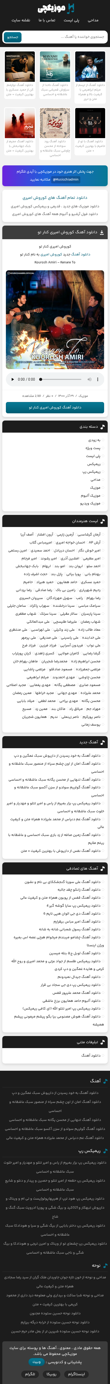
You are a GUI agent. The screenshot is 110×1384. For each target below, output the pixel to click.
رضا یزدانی (24, 590)
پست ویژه (93, 448)
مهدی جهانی (67, 693)
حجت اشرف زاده (35, 574)
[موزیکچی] (55, 9)
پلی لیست (71, 20)
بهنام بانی (93, 574)
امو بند (59, 566)
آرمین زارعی (65, 535)
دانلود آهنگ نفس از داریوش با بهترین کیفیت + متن (61, 851)
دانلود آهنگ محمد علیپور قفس (76, 993)
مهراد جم (93, 709)
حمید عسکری (91, 582)
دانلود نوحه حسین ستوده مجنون (55, 1313)
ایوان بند (76, 566)
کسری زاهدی (44, 653)
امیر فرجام (29, 558)
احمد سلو (93, 566)
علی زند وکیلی (64, 630)
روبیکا (52, 1374)
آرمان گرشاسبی (89, 535)
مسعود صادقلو (60, 669)
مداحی (93, 20)
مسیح (26, 709)
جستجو (12, 37)
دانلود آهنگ (80, 254)
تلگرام (30, 1374)
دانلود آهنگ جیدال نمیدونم (79, 977)
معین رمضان (22, 693)
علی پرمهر (28, 638)
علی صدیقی (48, 638)
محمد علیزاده (91, 693)
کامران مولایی (68, 653)
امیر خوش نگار (89, 550)
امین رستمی (17, 550)
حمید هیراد (44, 582)
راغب (79, 598)
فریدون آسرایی (71, 645)
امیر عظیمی (92, 558)
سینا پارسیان (91, 614)
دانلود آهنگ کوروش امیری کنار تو (67, 232)
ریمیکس (94, 464)
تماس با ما (47, 20)
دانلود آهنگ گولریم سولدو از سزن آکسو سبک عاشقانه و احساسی (55, 1129)
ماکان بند (58, 709)
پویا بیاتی (73, 574)
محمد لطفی (47, 701)
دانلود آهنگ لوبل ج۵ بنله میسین (75, 953)
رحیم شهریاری (90, 590)
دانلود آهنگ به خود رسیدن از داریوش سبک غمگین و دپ (57, 756)
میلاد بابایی (26, 701)
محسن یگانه (91, 701)
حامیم (28, 582)
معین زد (41, 709)
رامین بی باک (65, 590)
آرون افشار (45, 535)
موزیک (95, 488)
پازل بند (57, 574)
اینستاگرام (76, 1374)
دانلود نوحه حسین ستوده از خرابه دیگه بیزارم (55, 1322)
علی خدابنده (91, 638)
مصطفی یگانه (64, 685)
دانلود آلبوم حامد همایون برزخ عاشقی (71, 1001)
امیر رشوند (49, 558)
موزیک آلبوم (91, 496)
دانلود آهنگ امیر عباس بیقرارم (77, 922)
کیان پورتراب (21, 653)
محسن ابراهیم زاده (86, 661)
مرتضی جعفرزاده (88, 669)
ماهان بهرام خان (25, 661)
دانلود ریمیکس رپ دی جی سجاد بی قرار (71, 985)
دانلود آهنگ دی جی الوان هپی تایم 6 (72, 914)
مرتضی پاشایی (35, 669)
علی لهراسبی (40, 630)
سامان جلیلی (16, 606)
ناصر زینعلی (70, 717)
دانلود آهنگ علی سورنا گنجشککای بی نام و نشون (63, 882)
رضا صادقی (43, 590)
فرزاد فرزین (48, 645)
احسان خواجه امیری (70, 543)
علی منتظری (18, 630)
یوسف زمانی (91, 725)
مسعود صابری (90, 685)
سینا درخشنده (64, 606)
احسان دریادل (64, 550)
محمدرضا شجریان (54, 661)
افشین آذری (70, 558)
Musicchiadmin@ (66, 180)
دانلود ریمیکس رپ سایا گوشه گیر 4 (74, 906)
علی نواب (94, 645)
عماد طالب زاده (89, 630)
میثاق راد (76, 709)
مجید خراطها (44, 693)
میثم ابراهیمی (38, 677)
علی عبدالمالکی (38, 622)
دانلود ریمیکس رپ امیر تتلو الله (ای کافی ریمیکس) (62, 1009)
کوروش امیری (51, 254)
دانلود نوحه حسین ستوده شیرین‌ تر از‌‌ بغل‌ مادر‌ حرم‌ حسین (55, 1331)
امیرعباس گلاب (40, 543)
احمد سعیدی (40, 550)
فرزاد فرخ (29, 645)
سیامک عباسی (89, 606)
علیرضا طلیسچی (65, 622)
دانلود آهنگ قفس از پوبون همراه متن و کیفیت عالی (60, 898)
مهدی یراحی (68, 701)
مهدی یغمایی (40, 685)
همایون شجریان (34, 717)
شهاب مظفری (25, 614)
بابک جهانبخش (27, 566)
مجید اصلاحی (16, 685)
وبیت (36, 1362)
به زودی (94, 440)
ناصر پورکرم (92, 717)
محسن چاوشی (90, 677)
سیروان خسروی (31, 598)
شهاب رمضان (91, 622)
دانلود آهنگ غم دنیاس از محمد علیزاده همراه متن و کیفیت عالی (55, 1138)
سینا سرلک (48, 614)
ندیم (54, 717)
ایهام (46, 566)
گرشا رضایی (92, 653)
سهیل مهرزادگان (59, 598)
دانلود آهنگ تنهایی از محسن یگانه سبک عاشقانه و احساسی (54, 780)
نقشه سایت (21, 20)
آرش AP (95, 543)
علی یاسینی (70, 638)
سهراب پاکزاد (39, 606)
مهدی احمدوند (63, 677)
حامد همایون (67, 582)
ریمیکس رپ (91, 472)
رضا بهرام (93, 598)
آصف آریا (27, 535)
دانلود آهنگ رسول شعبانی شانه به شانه (70, 929)
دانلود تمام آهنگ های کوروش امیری (55, 198)
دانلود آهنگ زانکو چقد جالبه (79, 890)
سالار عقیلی (69, 614)
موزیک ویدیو (90, 503)
